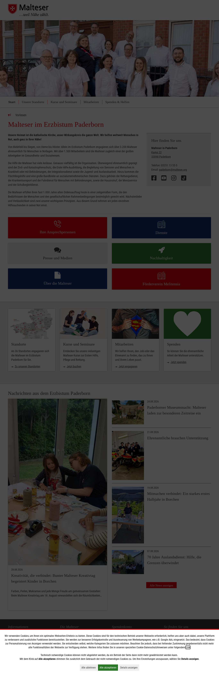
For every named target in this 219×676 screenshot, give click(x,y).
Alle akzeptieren (109, 667)
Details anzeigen (129, 667)
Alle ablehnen (89, 667)
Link (188, 647)
